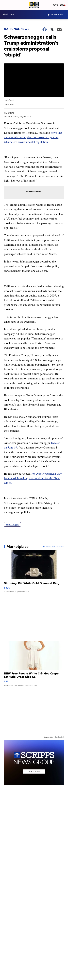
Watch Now (58, 5)
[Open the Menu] (5, 5)
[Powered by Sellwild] (59, 737)
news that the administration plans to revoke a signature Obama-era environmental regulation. (33, 137)
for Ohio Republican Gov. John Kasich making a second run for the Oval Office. (33, 478)
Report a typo (12, 524)
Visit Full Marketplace (53, 546)
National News (17, 29)
